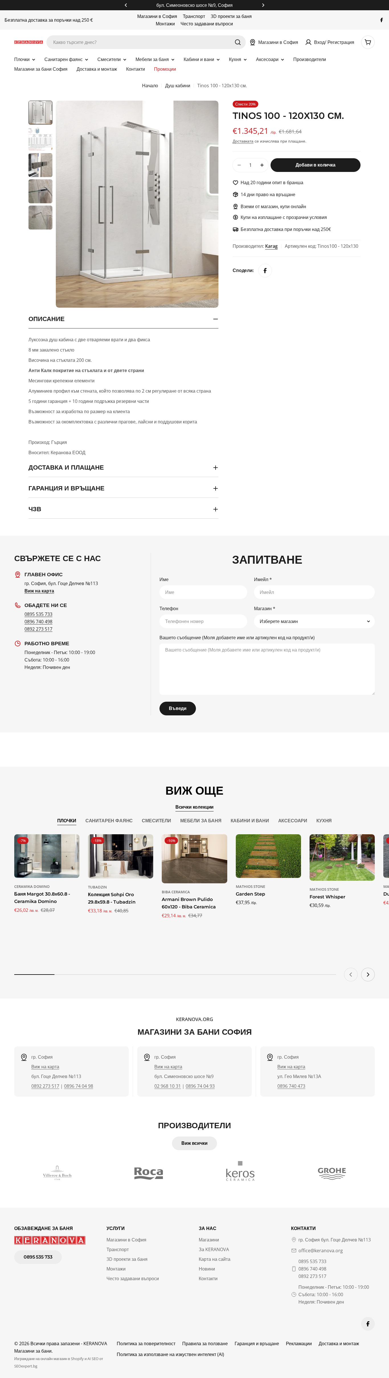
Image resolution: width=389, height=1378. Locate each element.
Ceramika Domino (32, 886)
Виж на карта (45, 1067)
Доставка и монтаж (339, 1343)
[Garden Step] (268, 856)
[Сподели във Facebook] (265, 270)
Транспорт (194, 16)
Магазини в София (157, 16)
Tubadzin (97, 887)
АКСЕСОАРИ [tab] (293, 820)
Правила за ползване (205, 1343)
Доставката (243, 141)
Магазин (264, 608)
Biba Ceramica (176, 891)
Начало (150, 85)
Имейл (263, 579)
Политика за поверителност (146, 1343)
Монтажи (165, 24)
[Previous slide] (351, 974)
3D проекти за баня (231, 16)
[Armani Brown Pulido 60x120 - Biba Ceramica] (194, 858)
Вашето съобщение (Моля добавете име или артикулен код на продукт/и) (237, 637)
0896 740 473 (291, 1086)
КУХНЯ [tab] (324, 820)
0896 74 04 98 (78, 1086)
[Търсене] (237, 42)
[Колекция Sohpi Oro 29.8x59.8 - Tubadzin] (120, 856)
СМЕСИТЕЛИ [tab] (156, 820)
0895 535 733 (38, 614)
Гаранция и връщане (257, 1343)
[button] (125, 5)
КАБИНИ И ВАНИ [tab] (250, 820)
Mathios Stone (250, 886)
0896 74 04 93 (200, 1086)
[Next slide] (368, 974)
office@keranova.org (320, 1250)
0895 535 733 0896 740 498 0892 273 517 (312, 1268)
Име (164, 579)
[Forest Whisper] (342, 857)
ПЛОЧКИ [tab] (66, 820)
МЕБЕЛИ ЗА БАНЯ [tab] (201, 820)
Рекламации (299, 1343)
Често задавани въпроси (207, 24)
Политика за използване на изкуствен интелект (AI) (170, 1354)
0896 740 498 (38, 621)
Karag (271, 246)
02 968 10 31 (167, 1086)
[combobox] (146, 42)
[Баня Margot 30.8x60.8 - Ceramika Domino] (46, 856)
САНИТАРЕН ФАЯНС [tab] (109, 820)
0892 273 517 (38, 629)
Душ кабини (177, 85)
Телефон (168, 608)
